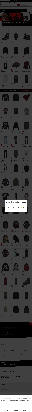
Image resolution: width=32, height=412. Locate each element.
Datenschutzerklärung (27, 400)
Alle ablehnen (16, 410)
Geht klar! (7, 410)
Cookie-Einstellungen (7, 400)
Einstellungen (24, 410)
